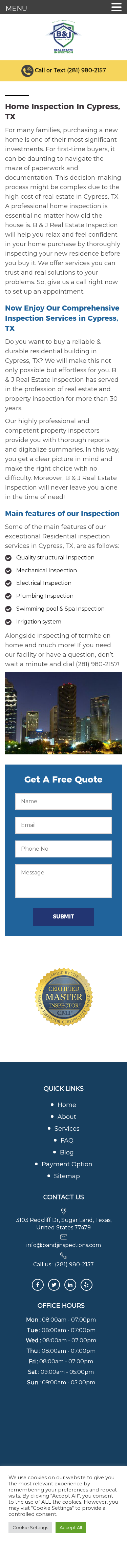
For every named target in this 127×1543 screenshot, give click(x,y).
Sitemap (67, 1176)
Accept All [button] (71, 1527)
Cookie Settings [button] (30, 1527)
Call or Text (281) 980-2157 (70, 70)
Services (67, 1128)
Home (67, 1105)
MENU (16, 8)
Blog (67, 1152)
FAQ (67, 1140)
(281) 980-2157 (74, 1264)
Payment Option (67, 1164)
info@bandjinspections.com (63, 1245)
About (67, 1117)
